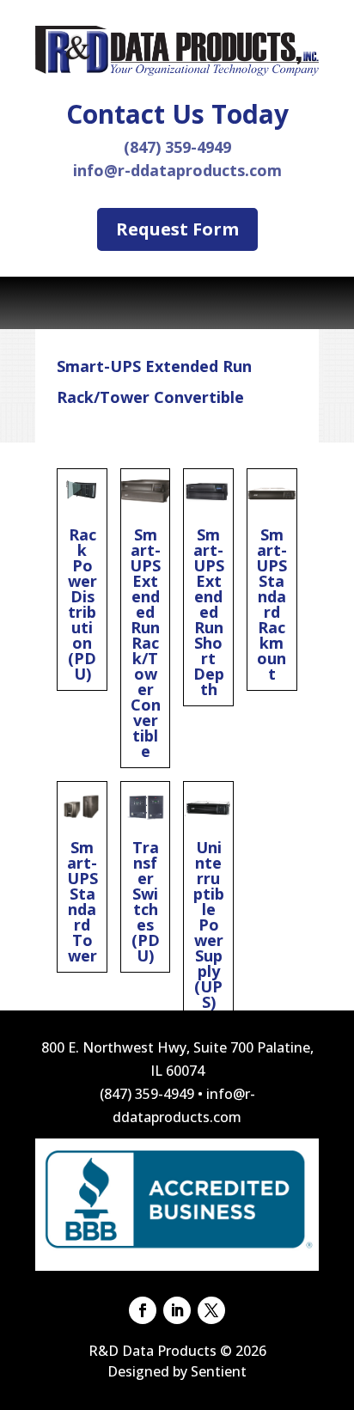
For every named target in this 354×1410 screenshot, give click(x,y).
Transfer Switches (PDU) (145, 877)
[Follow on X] (211, 1310)
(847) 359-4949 (177, 147)
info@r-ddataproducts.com (177, 170)
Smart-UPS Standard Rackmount (271, 579)
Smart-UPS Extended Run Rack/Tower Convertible (145, 618)
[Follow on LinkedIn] (177, 1310)
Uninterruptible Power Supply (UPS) (208, 900)
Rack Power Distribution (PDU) (82, 579)
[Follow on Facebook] (142, 1310)
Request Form (177, 229)
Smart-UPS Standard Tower (82, 877)
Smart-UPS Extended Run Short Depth (208, 587)
